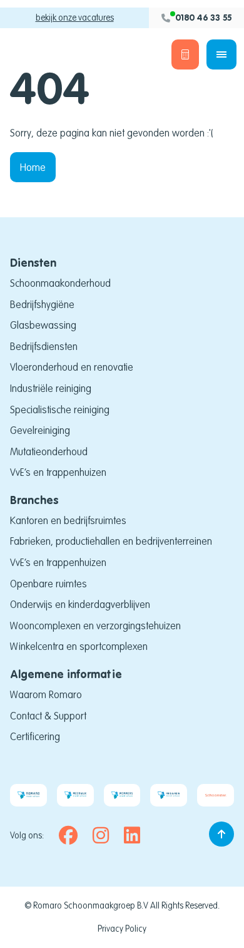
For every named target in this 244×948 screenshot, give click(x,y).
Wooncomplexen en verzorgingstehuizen (95, 625)
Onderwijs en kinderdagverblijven (80, 604)
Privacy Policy (122, 928)
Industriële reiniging (50, 388)
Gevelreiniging (40, 430)
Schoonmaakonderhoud (60, 283)
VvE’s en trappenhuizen (58, 472)
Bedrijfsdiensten (44, 346)
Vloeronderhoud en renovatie (71, 367)
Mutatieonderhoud (49, 451)
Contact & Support (48, 716)
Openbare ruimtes (48, 583)
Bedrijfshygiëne (42, 304)
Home (33, 167)
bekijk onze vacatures (75, 17)
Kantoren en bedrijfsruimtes (68, 520)
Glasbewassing (43, 325)
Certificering (35, 736)
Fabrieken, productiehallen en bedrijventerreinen (111, 541)
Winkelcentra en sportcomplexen (79, 646)
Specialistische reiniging (59, 409)
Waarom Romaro (46, 694)
